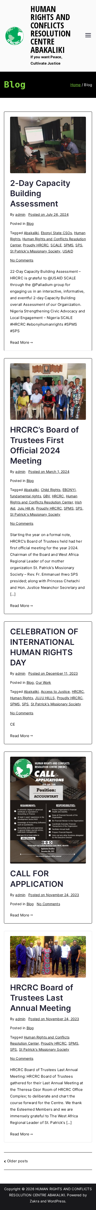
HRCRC (58, 496)
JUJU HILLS (45, 698)
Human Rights (21, 698)
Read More (19, 342)
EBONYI (69, 490)
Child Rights (51, 490)
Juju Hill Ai (25, 508)
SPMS (69, 245)
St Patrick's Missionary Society (35, 251)
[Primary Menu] (88, 36)
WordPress (56, 1201)
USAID (68, 251)
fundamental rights (25, 496)
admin (20, 214)
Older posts (17, 1161)
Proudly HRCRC (35, 245)
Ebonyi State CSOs (56, 233)
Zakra (34, 1201)
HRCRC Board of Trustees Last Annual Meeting (41, 998)
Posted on (48, 214)
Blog (30, 223)
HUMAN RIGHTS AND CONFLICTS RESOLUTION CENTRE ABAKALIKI (51, 29)
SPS (78, 245)
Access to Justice (55, 691)
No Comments (21, 260)
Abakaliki (31, 233)
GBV (46, 496)
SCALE (56, 245)
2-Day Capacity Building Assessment (40, 193)
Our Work (43, 682)
